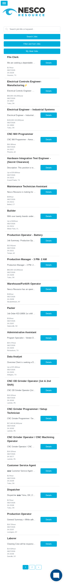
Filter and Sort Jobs (32, 44)
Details (49, 63)
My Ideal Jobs (32, 51)
